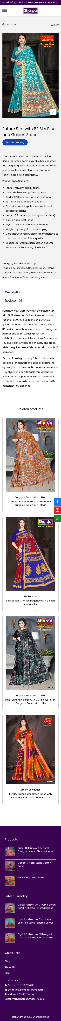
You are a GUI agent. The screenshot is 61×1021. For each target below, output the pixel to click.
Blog (7, 973)
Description (13, 292)
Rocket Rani (30, 596)
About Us (10, 967)
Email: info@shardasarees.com (20, 2)
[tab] (30, 292)
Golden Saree (38, 272)
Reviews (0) (13, 300)
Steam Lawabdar (30, 789)
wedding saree (38, 277)
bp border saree (18, 268)
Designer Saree (36, 268)
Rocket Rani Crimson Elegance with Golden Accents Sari (30, 602)
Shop (8, 961)
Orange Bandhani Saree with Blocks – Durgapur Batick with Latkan (30, 503)
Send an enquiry (15, 142)
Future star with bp (25, 263)
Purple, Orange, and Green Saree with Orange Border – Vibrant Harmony (30, 795)
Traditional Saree (19, 277)
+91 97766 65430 (48, 2)
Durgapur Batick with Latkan (30, 497)
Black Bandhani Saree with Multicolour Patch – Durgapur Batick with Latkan (30, 701)
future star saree (19, 272)
